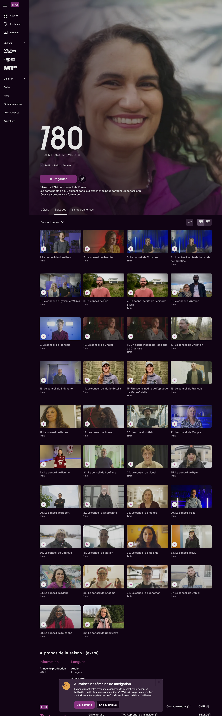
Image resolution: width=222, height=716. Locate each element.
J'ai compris (84, 704)
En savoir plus (108, 704)
